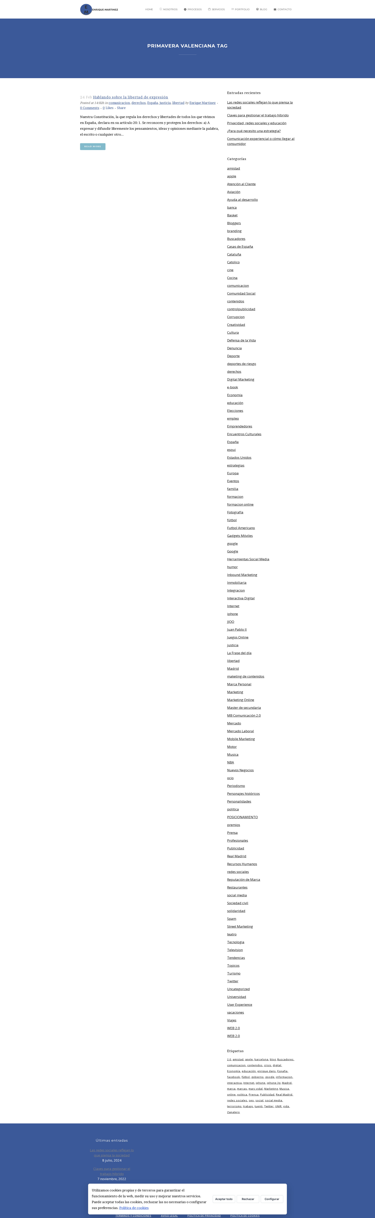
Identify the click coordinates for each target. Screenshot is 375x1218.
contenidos (235, 301)
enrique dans (266, 1071)
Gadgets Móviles (240, 535)
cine (230, 270)
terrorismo (234, 1106)
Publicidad (235, 848)
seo (251, 1100)
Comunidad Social (241, 293)
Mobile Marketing (241, 739)
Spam (231, 918)
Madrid (233, 668)
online (231, 1094)
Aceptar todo (224, 1199)
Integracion (236, 590)
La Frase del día (239, 653)
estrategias (235, 465)
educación (235, 403)
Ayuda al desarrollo (242, 199)
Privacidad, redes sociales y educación (256, 123)
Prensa (232, 832)
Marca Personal (239, 684)
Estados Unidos (239, 457)
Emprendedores (239, 426)
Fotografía (235, 512)
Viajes (231, 1020)
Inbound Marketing (242, 574)
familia (232, 488)
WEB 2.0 (233, 1028)
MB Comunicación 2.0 (244, 715)
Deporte (233, 356)
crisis (267, 1065)
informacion (284, 1077)
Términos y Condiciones (133, 1215)
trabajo (248, 1106)
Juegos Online (237, 637)
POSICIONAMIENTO (242, 817)
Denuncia (234, 348)
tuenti (259, 1106)
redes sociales (238, 871)
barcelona (261, 1059)
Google (232, 551)
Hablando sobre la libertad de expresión (130, 97)
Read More (92, 146)
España (152, 103)
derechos (138, 103)
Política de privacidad (204, 1215)
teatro (232, 934)
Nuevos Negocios (240, 770)
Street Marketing (240, 926)
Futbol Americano (241, 528)
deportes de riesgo (241, 363)
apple (231, 176)
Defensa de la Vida (241, 340)
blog (273, 1059)
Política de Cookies (245, 1215)
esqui (231, 449)
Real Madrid (236, 856)
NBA (230, 762)
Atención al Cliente (241, 184)
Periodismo (236, 785)
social (259, 1100)
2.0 (229, 1059)
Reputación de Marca (243, 879)
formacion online (240, 504)
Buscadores (236, 238)
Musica (232, 754)
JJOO (230, 621)
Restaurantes (237, 887)
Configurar (272, 1199)
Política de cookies (134, 1208)
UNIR (278, 1106)
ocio (230, 778)
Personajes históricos (243, 793)
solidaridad (236, 911)
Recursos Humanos (242, 864)
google (232, 543)
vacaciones (235, 1012)
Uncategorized (238, 989)
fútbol (232, 520)
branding (234, 231)
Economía (235, 395)
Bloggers (234, 223)
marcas (242, 1088)
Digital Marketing (240, 379)
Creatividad (236, 324)
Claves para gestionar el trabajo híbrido (258, 115)
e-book (232, 387)
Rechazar (248, 1199)
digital (277, 1065)
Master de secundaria (244, 707)
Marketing (235, 692)
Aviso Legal (169, 1215)
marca (231, 1088)
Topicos (233, 965)
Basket (232, 215)
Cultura (233, 332)
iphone (232, 614)
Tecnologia (235, 942)
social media (237, 895)
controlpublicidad (241, 309)
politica (233, 809)
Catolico (233, 262)
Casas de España (240, 246)
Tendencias (236, 957)
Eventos (233, 481)
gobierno (257, 1077)
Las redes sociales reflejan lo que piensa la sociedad (112, 1152)
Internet (233, 606)
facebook (233, 1077)
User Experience (239, 1004)
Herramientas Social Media (248, 559)
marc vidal (256, 1088)
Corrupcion (236, 317)
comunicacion (119, 103)
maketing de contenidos (245, 676)
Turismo (233, 973)
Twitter (232, 981)
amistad (233, 168)
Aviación (233, 192)
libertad (178, 103)
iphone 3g (273, 1083)
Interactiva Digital (241, 598)
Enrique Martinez (202, 103)
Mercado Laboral (240, 731)
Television (235, 950)
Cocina (232, 277)
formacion (235, 496)
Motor (232, 746)
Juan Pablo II (237, 629)
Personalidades (239, 801)
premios (233, 825)
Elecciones (235, 410)
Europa (233, 473)
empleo (233, 418)
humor (232, 567)
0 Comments (89, 108)
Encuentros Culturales (244, 434)
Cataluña (234, 254)
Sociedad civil (237, 903)
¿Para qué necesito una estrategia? (254, 131)
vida (286, 1106)
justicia (165, 103)
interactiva (234, 1083)
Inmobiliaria (236, 582)
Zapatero (233, 1112)
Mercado (234, 723)
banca (232, 207)
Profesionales (237, 840)
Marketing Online (240, 700)
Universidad (236, 996)
